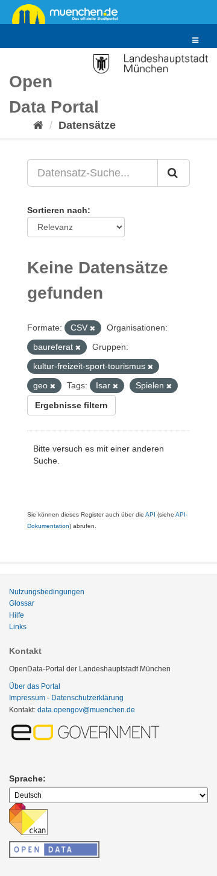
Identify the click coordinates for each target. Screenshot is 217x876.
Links (18, 627)
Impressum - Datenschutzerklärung (66, 698)
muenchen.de (69, 13)
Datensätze (87, 125)
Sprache (26, 778)
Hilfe (16, 615)
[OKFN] (54, 846)
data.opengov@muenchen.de (86, 710)
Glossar (21, 603)
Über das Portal (34, 686)
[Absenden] (173, 173)
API (150, 514)
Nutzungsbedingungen (46, 592)
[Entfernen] (92, 328)
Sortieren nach (57, 210)
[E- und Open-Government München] (87, 731)
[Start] (38, 125)
